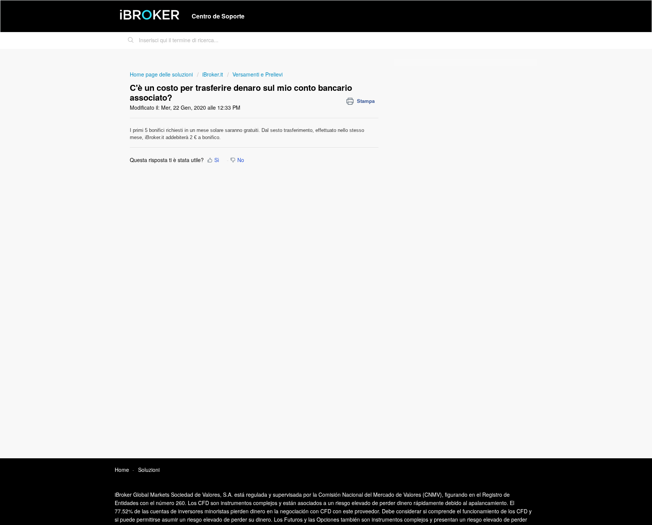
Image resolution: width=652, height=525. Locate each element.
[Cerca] (131, 40)
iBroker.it (212, 74)
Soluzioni (149, 469)
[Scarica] (312, 165)
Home (122, 469)
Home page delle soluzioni (162, 74)
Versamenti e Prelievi (257, 74)
